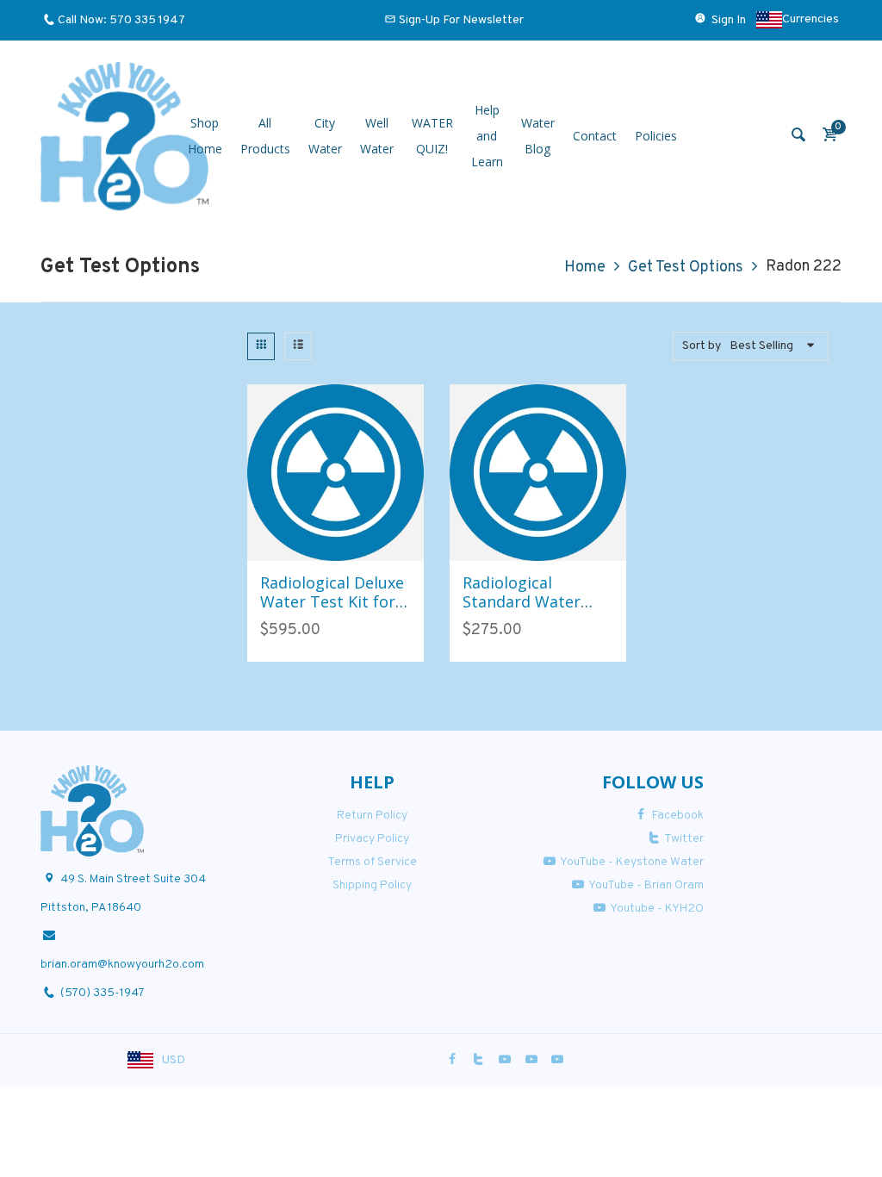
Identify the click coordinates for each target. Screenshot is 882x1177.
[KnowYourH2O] (124, 136)
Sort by (701, 346)
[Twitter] (479, 1060)
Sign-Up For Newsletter (461, 20)
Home (585, 267)
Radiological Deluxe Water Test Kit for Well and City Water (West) (333, 610)
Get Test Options (685, 267)
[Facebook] (452, 1060)
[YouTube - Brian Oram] (531, 1060)
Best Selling (761, 346)
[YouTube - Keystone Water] (504, 1060)
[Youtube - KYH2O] (557, 1060)
